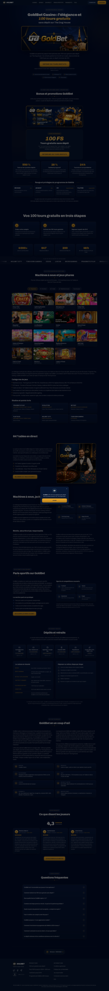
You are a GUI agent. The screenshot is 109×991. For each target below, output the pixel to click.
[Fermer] (67, 489)
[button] (54, 500)
